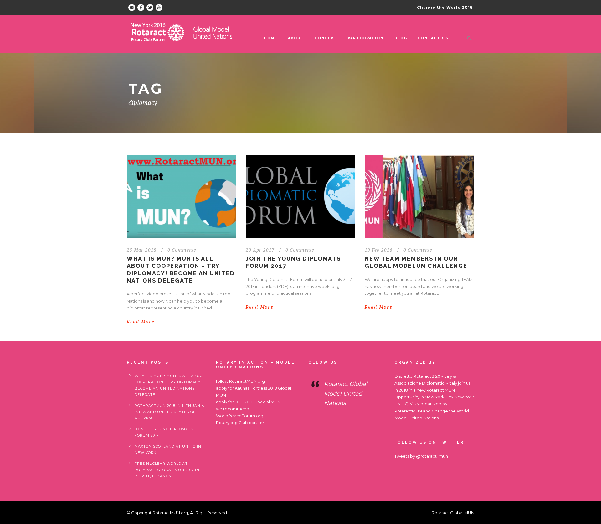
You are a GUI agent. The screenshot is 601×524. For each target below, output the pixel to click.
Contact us (433, 38)
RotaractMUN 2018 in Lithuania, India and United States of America (170, 411)
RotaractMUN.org (247, 381)
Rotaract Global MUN (453, 512)
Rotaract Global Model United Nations (345, 394)
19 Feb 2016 (379, 249)
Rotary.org (227, 422)
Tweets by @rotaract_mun (421, 456)
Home (270, 38)
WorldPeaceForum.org (239, 415)
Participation (366, 38)
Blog (400, 38)
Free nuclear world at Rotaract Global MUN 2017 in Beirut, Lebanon (167, 469)
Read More (141, 321)
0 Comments (181, 249)
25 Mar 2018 (142, 249)
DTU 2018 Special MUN (258, 401)
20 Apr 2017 (260, 249)
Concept (326, 38)
